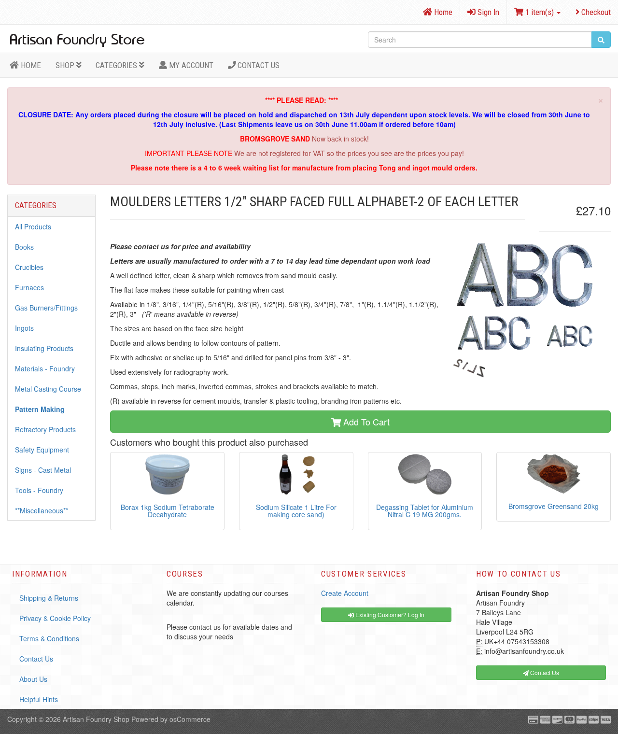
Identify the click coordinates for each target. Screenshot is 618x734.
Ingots (24, 328)
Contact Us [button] (544, 672)
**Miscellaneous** (41, 510)
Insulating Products (44, 348)
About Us (33, 679)
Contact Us (258, 65)
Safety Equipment (42, 449)
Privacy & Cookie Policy (55, 618)
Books (24, 247)
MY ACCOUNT (190, 65)
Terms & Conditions (49, 638)
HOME (30, 65)
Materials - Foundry (45, 368)
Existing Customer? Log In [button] (389, 614)
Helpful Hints (38, 699)
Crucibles (29, 267)
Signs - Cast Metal (43, 470)
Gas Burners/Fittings (46, 307)
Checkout (595, 12)
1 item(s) (539, 12)
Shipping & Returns (48, 598)
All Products (33, 226)
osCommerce (190, 719)
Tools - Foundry (39, 490)
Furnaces (29, 287)
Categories (117, 65)
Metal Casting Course (48, 389)
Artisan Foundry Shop (96, 719)
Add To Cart (365, 421)
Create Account (344, 593)
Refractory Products (45, 429)
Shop (66, 65)
